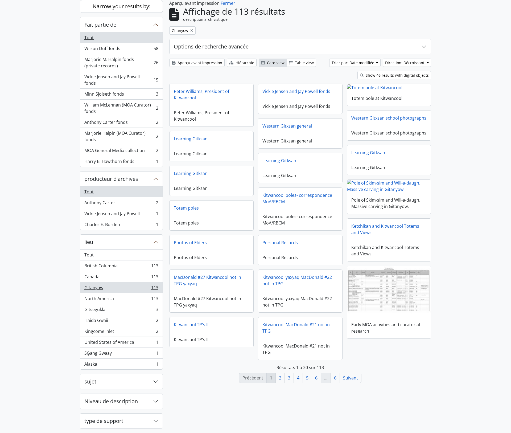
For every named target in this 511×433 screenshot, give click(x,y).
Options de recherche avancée (211, 46)
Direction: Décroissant (405, 62)
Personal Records (280, 243)
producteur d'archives (111, 178)
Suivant (350, 378)
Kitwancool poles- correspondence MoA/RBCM (297, 198)
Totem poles (186, 208)
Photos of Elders (190, 243)
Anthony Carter (121, 204)
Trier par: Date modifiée (353, 62)
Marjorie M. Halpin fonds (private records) (121, 62)
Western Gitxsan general (287, 126)
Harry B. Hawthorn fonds (121, 162)
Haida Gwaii (121, 321)
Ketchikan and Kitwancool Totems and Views (385, 229)
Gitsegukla (121, 311)
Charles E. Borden (121, 226)
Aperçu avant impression (199, 62)
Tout (89, 37)
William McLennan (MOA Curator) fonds (121, 108)
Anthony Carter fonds (121, 123)
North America (121, 300)
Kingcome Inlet (121, 332)
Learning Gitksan (191, 139)
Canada (121, 278)
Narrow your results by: (121, 6)
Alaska (121, 365)
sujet (90, 381)
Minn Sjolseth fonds (121, 95)
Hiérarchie (244, 62)
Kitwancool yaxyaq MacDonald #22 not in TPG (297, 280)
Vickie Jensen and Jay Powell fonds (121, 80)
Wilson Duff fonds (121, 50)
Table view (304, 62)
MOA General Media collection (121, 152)
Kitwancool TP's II (191, 325)
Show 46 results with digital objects (397, 75)
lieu (88, 242)
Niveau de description (111, 401)
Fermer (228, 3)
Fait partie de (100, 24)
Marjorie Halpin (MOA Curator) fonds (121, 136)
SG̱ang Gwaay (121, 354)
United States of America (121, 343)
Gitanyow (121, 289)
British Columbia (121, 267)
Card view (275, 62)
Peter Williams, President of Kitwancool (201, 94)
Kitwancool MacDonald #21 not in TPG (296, 328)
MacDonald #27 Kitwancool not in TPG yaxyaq (207, 280)
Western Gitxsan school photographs (388, 118)
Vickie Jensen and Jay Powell (121, 215)
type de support (103, 420)
